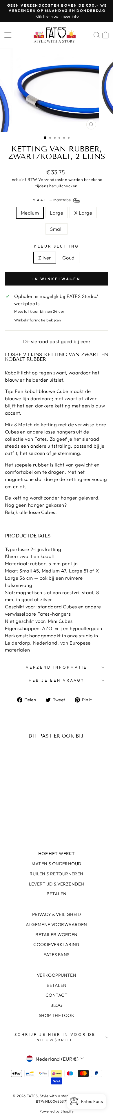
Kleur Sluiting (56, 246)
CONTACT (56, 995)
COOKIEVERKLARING (56, 944)
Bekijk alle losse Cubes (30, 512)
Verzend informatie (56, 667)
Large (56, 213)
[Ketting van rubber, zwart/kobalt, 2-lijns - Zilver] (21, 822)
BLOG (56, 1005)
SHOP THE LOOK (56, 1015)
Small (56, 229)
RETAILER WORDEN (56, 934)
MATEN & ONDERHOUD (56, 863)
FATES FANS (56, 954)
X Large (83, 213)
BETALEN (57, 894)
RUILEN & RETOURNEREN (56, 874)
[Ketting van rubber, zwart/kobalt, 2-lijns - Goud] (28, 822)
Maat (52, 199)
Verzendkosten (52, 179)
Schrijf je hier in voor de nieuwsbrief (55, 1037)
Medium (30, 213)
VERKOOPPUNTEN (56, 975)
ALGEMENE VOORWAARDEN (56, 924)
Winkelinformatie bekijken (37, 320)
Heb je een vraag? (56, 680)
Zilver (44, 258)
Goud (68, 258)
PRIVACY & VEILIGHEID (56, 914)
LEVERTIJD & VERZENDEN (56, 884)
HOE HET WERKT (56, 853)
